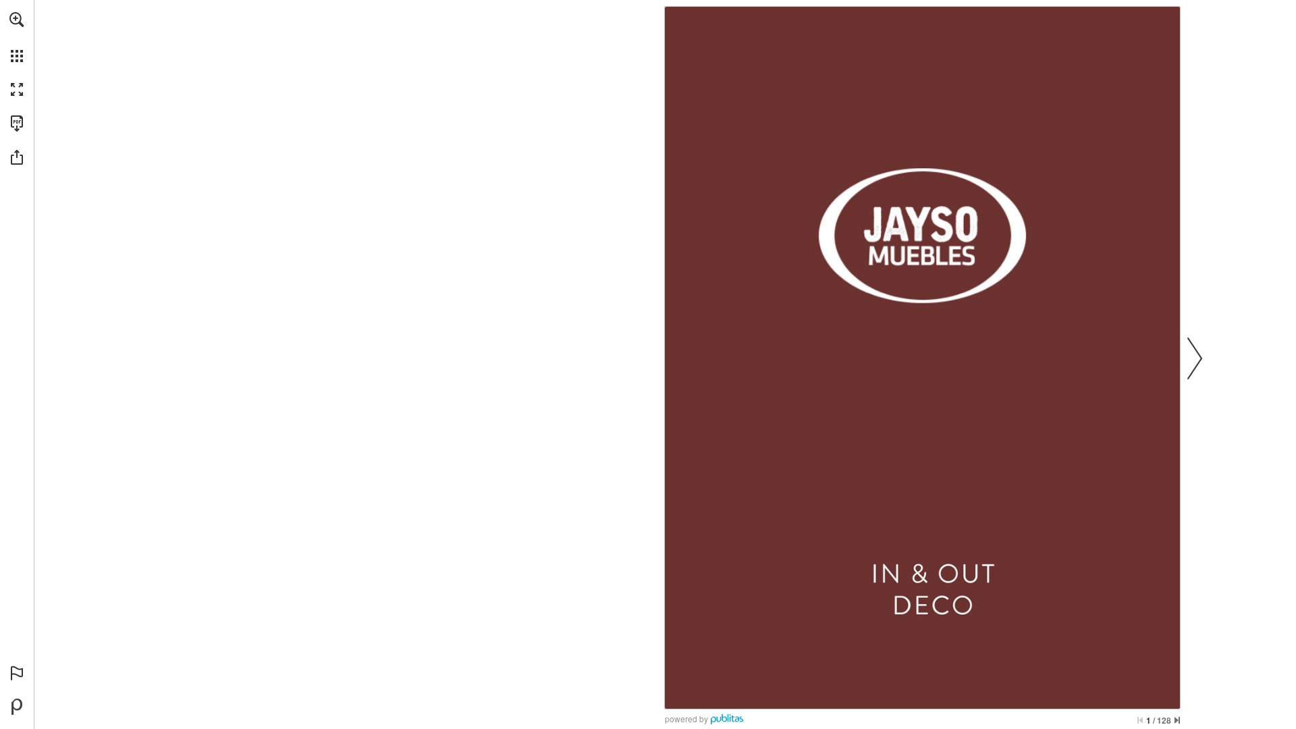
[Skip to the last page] (1177, 720)
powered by (686, 718)
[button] (17, 19)
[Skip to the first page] (1140, 720)
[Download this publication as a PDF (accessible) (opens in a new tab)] (17, 123)
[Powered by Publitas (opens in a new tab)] (17, 707)
